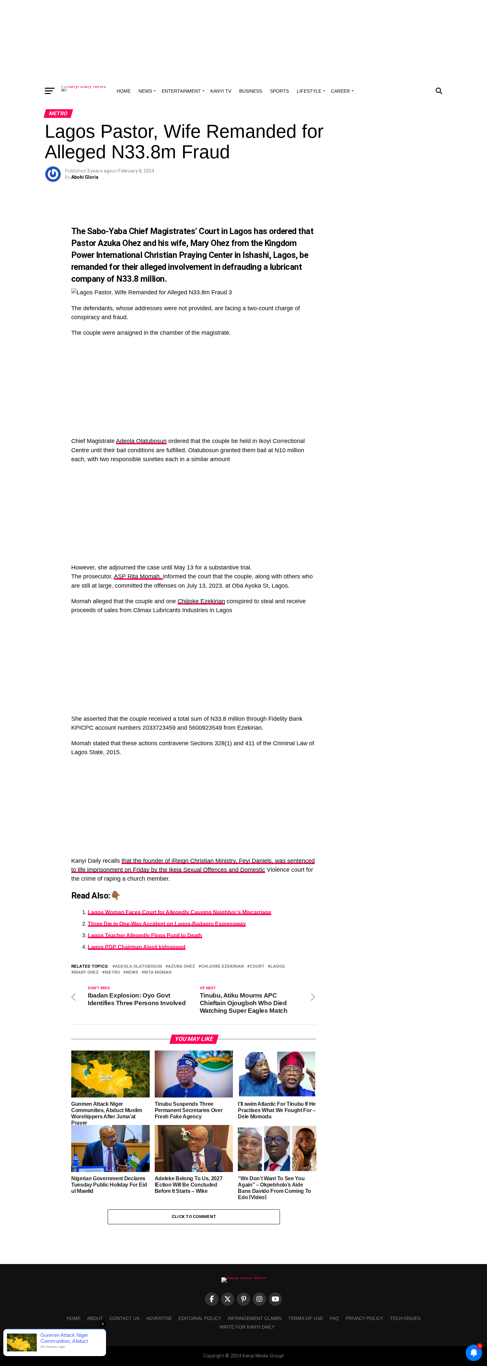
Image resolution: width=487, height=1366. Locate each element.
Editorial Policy (200, 1318)
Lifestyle (309, 91)
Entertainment (181, 91)
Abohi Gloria (84, 177)
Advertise (159, 1318)
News (145, 91)
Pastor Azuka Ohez (106, 243)
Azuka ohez (181, 966)
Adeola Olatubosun (141, 441)
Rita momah (158, 972)
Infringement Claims (255, 1318)
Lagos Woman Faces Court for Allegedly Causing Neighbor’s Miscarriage (179, 912)
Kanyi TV (220, 91)
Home (124, 91)
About (95, 1318)
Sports (279, 91)
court (257, 966)
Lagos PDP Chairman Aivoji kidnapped (137, 947)
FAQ (334, 1318)
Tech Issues (405, 1318)
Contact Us (124, 1318)
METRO (112, 972)
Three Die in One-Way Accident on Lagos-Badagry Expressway (167, 924)
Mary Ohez (209, 243)
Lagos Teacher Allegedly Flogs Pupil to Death (145, 935)
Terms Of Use (305, 1318)
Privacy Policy (364, 1318)
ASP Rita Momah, (138, 576)
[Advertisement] (243, 41)
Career (340, 91)
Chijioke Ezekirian (201, 601)
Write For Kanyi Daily (247, 1327)
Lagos (277, 966)
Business (250, 91)
